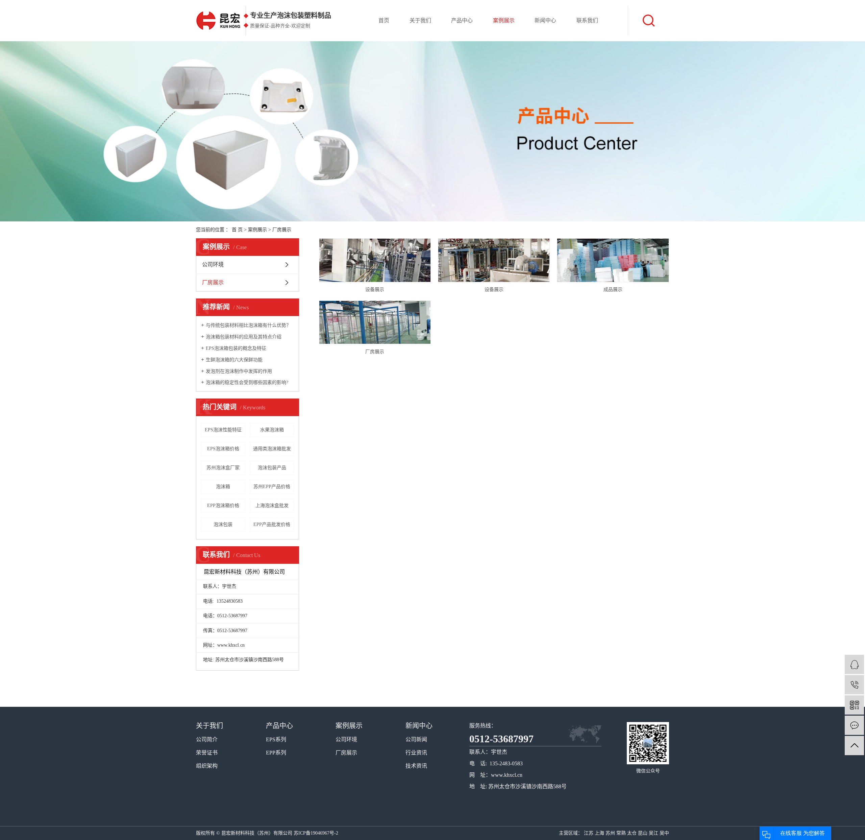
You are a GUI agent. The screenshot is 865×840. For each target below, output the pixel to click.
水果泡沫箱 (272, 429)
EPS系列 (276, 739)
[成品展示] (613, 260)
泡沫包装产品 (272, 467)
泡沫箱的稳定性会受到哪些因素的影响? (247, 382)
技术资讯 (416, 766)
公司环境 (213, 264)
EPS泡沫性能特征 (223, 429)
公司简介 (207, 739)
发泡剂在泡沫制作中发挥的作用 (239, 371)
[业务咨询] (854, 664)
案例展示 (504, 20)
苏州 (610, 833)
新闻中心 (545, 20)
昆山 (642, 833)
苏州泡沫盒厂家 (223, 467)
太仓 (632, 833)
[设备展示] (375, 260)
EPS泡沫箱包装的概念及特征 (236, 348)
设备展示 (374, 289)
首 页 (237, 229)
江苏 (588, 833)
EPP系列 (276, 752)
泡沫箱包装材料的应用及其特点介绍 (243, 336)
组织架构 (207, 766)
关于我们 (420, 20)
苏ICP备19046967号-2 (316, 833)
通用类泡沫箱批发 (272, 448)
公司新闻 (416, 739)
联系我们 (587, 20)
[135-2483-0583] (854, 684)
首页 (383, 20)
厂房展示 (281, 229)
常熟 (621, 833)
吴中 (664, 833)
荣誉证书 (207, 752)
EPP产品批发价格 (271, 524)
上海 (599, 833)
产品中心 (462, 20)
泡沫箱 (223, 486)
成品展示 (612, 289)
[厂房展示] (375, 322)
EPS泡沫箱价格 (223, 448)
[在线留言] (854, 725)
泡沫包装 (223, 524)
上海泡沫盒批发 (272, 505)
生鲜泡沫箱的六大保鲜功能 (234, 359)
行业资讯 (416, 752)
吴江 (653, 833)
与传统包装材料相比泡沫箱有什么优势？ (248, 325)
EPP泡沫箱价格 (223, 505)
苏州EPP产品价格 (271, 486)
